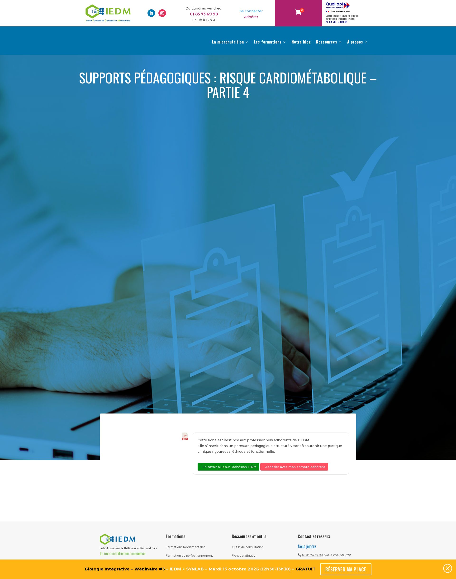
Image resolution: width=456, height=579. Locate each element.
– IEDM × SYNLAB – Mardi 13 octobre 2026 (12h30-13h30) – (200, 569)
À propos (355, 42)
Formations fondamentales (185, 547)
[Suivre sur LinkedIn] (151, 13)
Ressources (326, 42)
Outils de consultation (248, 547)
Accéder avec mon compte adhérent (295, 467)
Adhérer (251, 17)
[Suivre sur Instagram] (162, 13)
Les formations (268, 42)
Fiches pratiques (243, 555)
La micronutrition (228, 42)
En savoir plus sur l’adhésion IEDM (229, 467)
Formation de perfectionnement (189, 555)
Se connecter (251, 11)
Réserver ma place (345, 569)
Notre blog (301, 42)
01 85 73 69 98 (312, 555)
